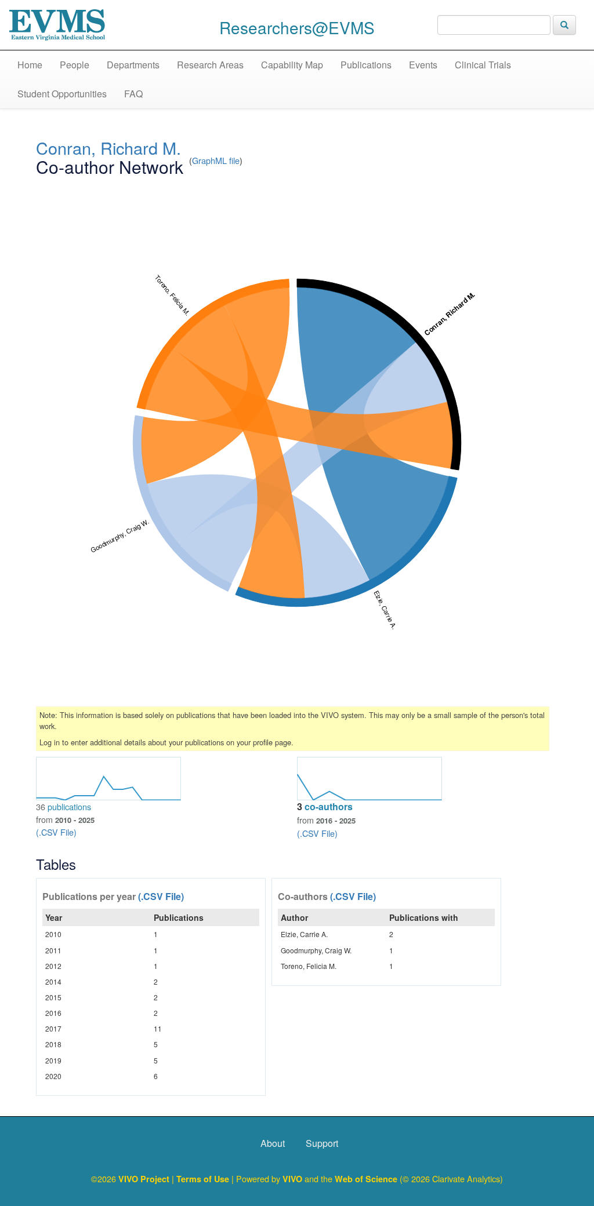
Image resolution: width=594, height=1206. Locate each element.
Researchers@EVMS (297, 27)
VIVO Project (145, 1179)
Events (423, 64)
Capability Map (292, 64)
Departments (133, 64)
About (272, 1143)
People (74, 64)
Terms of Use (203, 1179)
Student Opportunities (62, 93)
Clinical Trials (483, 64)
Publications (366, 64)
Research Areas (210, 64)
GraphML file (216, 160)
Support (322, 1143)
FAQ (133, 93)
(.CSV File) (56, 832)
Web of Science (366, 1179)
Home (29, 64)
